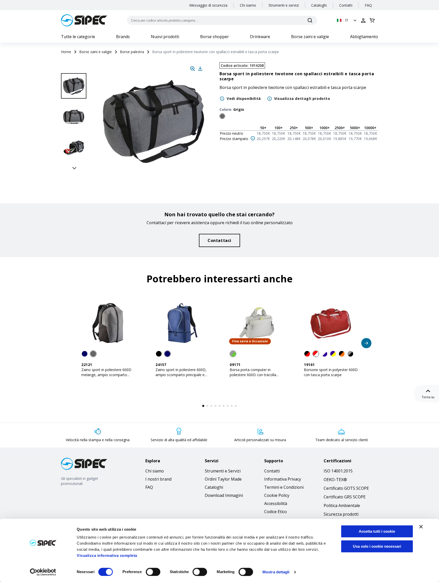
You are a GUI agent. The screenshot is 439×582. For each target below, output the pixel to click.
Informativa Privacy (282, 479)
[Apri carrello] (372, 20)
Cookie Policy (276, 495)
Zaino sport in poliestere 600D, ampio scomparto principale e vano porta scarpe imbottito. (181, 374)
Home (66, 51)
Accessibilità (275, 503)
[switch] (153, 572)
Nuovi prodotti (165, 36)
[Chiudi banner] (421, 526)
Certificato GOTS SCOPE (346, 488)
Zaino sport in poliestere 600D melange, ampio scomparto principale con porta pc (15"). (106, 374)
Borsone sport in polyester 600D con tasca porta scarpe (331, 372)
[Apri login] (363, 20)
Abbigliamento (364, 36)
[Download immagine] (200, 69)
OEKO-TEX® (335, 479)
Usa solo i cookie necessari (377, 546)
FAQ (368, 5)
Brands (123, 36)
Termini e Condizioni (284, 487)
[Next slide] (74, 167)
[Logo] (84, 20)
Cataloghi (319, 5)
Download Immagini (224, 495)
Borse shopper (214, 36)
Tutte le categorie (78, 36)
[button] (347, 20)
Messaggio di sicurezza (208, 5)
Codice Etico (275, 511)
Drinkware (260, 36)
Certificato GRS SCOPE (345, 497)
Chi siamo (248, 5)
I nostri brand (158, 479)
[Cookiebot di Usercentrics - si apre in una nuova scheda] (43, 572)
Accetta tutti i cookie (377, 531)
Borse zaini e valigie (310, 36)
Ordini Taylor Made (223, 479)
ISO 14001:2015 (338, 471)
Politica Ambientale (342, 505)
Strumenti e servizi (284, 5)
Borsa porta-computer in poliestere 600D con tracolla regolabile (253, 374)
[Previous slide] (74, 67)
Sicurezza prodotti (341, 514)
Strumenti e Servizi (223, 471)
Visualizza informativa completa (107, 555)
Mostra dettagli (276, 572)
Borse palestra (132, 51)
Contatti (345, 5)
